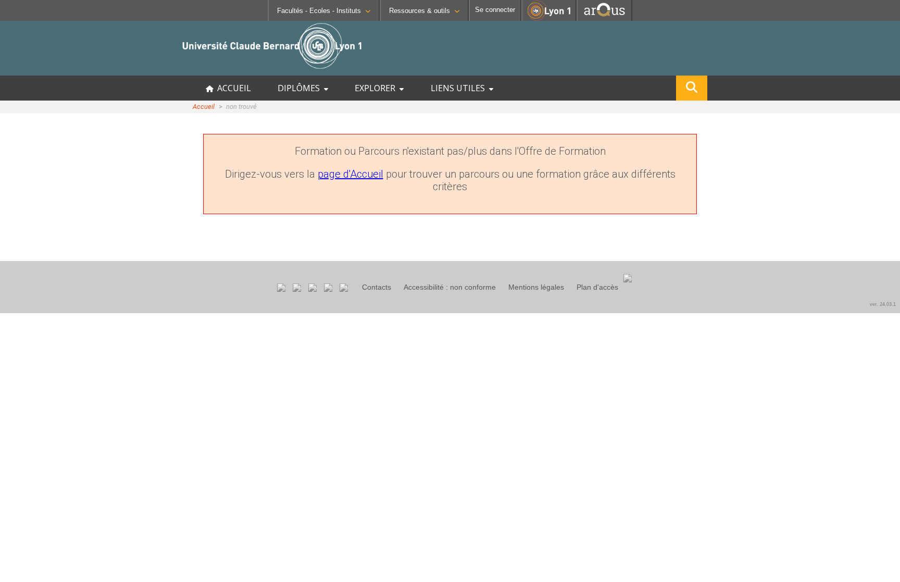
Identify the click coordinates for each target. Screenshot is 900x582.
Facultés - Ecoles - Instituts (319, 11)
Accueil (204, 106)
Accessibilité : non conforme (450, 287)
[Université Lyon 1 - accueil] (92, 70)
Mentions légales (536, 287)
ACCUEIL (232, 88)
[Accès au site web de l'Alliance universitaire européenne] (604, 18)
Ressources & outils (419, 11)
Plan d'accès (597, 287)
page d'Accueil (350, 174)
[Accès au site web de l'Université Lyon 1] (549, 18)
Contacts (376, 287)
